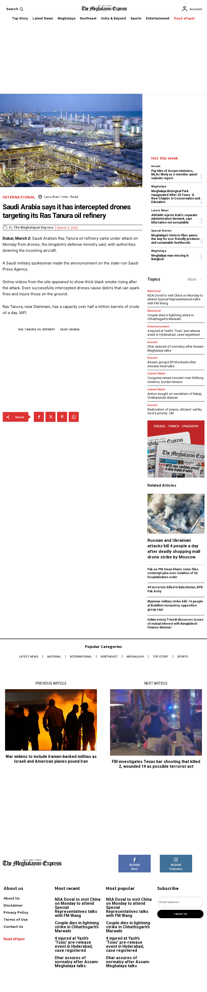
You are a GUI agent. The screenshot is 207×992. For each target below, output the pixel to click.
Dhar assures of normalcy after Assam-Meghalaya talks (77, 961)
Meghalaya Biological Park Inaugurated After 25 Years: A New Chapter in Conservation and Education (175, 196)
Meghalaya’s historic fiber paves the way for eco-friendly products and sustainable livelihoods (175, 239)
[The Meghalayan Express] (6, 227)
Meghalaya (158, 186)
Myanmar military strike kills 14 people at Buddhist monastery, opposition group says (175, 605)
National (154, 290)
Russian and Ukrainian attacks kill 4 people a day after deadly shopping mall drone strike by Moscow (173, 548)
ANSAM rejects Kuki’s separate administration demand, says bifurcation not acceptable (174, 218)
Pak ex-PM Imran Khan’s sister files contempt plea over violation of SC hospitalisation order (172, 573)
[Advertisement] (103, 58)
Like (135, 856)
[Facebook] (39, 417)
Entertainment (158, 326)
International (19, 197)
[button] (15, 9)
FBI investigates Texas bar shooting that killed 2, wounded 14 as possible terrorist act (156, 764)
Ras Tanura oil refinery (36, 329)
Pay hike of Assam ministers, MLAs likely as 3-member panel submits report (174, 174)
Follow (176, 856)
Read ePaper (14, 939)
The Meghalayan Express (34, 227)
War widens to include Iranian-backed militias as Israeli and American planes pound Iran (51, 759)
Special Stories (161, 230)
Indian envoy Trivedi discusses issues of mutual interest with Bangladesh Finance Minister (175, 623)
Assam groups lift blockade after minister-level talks (171, 364)
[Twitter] (50, 417)
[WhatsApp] (74, 417)
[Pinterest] (62, 417)
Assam (155, 166)
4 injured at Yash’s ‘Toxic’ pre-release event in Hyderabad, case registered (173, 333)
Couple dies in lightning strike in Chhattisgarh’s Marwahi (170, 317)
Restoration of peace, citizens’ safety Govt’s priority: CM (174, 411)
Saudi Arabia (70, 329)
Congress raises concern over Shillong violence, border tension (175, 380)
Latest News (160, 210)
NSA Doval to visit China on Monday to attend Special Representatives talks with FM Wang (175, 299)
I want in (180, 914)
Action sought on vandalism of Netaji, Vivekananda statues (174, 396)
